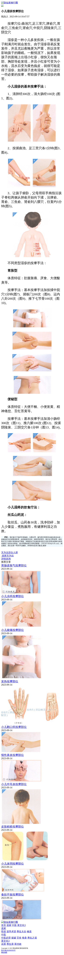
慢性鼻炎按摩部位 (12, 755)
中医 (14, 925)
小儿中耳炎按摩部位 (14, 784)
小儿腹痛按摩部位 (12, 630)
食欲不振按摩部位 (12, 894)
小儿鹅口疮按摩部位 (14, 727)
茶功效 (17, 944)
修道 (29, 931)
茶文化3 (21, 925)
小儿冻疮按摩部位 (12, 596)
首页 (3, 925)
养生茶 (10, 944)
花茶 (3, 944)
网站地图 (4, 952)
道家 (9, 925)
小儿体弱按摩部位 (12, 863)
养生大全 (21, 931)
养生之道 (32, 937)
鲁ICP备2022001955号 (8, 950)
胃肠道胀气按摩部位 (14, 565)
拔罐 (13, 937)
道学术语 (11, 931)
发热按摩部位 (9, 681)
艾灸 (19, 937)
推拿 (24, 937)
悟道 (3, 931)
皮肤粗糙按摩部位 (12, 826)
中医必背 (6, 937)
